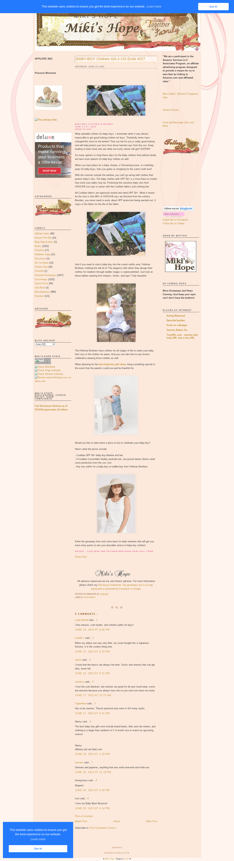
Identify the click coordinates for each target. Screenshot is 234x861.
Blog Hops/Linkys (44, 242)
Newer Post (81, 821)
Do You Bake (42, 262)
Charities (39, 250)
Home (117, 821)
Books (38, 246)
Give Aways (41, 279)
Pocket (126, 859)
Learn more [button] (38, 839)
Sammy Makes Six (177, 330)
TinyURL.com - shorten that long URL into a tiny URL (182, 336)
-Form (84, 556)
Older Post (151, 821)
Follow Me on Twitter (173, 223)
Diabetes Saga (42, 254)
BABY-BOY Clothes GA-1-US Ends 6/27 (110, 59)
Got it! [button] (38, 848)
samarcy (80, 681)
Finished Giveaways (45, 275)
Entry (78, 556)
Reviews (39, 296)
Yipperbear (81, 703)
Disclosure (40, 258)
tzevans (79, 762)
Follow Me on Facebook (175, 219)
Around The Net (43, 237)
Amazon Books (171, 109)
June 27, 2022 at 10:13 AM (93, 695)
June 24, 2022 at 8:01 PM (92, 673)
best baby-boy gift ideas (112, 364)
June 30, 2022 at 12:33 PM (93, 772)
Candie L (80, 638)
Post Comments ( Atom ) (103, 827)
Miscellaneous (42, 291)
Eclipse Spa (41, 266)
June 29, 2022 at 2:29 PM (92, 754)
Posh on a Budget (177, 325)
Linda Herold (82, 620)
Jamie (78, 659)
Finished (39, 271)
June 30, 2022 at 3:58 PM (92, 790)
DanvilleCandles (176, 320)
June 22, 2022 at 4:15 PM (92, 651)
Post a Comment (84, 816)
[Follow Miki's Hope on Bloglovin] (178, 210)
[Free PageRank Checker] (43, 363)
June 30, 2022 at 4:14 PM (92, 808)
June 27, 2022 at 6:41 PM (92, 713)
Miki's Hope (96, 16)
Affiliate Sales (42, 233)
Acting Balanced (176, 315)
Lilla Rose (40, 287)
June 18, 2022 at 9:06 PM (92, 629)
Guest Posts (41, 283)
